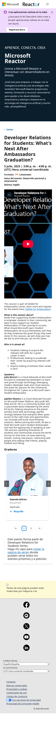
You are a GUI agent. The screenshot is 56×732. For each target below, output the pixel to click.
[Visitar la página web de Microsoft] (10, 4)
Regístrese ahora (17, 29)
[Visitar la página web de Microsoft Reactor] (31, 4)
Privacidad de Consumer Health (22, 703)
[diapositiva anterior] (6, 484)
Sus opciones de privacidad (26, 700)
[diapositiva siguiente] (48, 484)
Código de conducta (16, 696)
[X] (26, 628)
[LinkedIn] (26, 650)
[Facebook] (26, 607)
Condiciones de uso (16, 692)
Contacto (11, 681)
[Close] (52, 12)
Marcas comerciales (16, 685)
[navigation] (16, 528)
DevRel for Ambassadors (38, 309)
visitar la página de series (26, 550)
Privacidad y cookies (16, 689)
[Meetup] (26, 617)
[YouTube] (26, 639)
